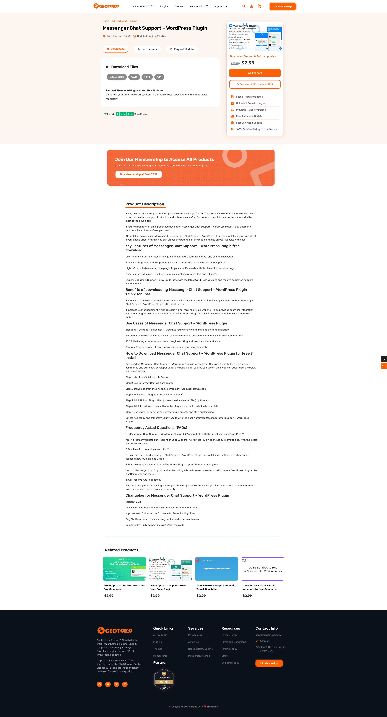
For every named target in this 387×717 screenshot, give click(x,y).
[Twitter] (116, 684)
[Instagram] (125, 684)
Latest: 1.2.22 (117, 76)
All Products (143, 6)
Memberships (198, 6)
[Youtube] (108, 684)
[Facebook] (99, 684)
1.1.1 (159, 76)
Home (106, 21)
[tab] (115, 49)
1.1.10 (147, 76)
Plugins (164, 6)
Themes (178, 6)
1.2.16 (134, 76)
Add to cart (255, 72)
